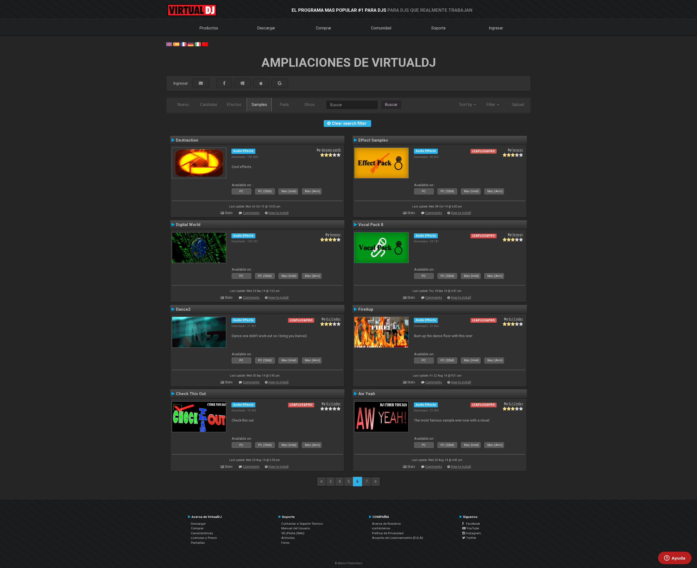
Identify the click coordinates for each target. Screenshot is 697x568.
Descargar (266, 28)
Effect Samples (373, 140)
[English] (169, 43)
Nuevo (183, 104)
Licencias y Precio (204, 538)
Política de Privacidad (387, 533)
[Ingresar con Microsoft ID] (242, 83)
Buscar (391, 104)
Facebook (472, 524)
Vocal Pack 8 (370, 224)
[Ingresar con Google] (279, 83)
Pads (284, 104)
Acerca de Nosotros (386, 524)
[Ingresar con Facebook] (224, 83)
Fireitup (365, 309)
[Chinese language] (205, 43)
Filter (491, 104)
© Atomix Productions (348, 563)
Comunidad (381, 28)
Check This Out (191, 393)
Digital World (188, 224)
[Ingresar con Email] (200, 83)
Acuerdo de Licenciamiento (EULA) (397, 538)
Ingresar (496, 28)
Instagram (473, 533)
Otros (309, 104)
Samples (259, 104)
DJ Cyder (333, 319)
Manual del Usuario (295, 528)
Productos (209, 28)
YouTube (472, 528)
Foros (285, 543)
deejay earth (331, 150)
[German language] (191, 43)
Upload (518, 104)
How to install (278, 213)
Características (202, 533)
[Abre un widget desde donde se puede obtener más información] (675, 558)
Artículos (288, 538)
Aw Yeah (366, 393)
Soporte (438, 28)
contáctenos (381, 528)
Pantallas (198, 543)
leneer (517, 150)
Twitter (470, 538)
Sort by (466, 104)
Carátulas (208, 104)
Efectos (234, 104)
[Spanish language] (176, 43)
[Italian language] (198, 43)
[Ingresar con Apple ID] (261, 83)
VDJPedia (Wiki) (292, 533)
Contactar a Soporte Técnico (302, 524)
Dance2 (183, 309)
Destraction (187, 140)
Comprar (323, 28)
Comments (251, 213)
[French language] (184, 43)
